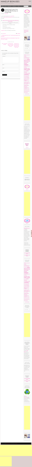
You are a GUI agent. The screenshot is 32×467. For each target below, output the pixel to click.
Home (2, 6)
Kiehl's (27, 70)
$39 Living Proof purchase (8, 17)
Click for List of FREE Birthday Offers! (26, 31)
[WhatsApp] (31, 234)
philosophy (26, 83)
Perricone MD (27, 81)
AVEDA (25, 56)
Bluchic (16, 443)
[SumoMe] (31, 236)
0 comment (18, 33)
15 (2, 9)
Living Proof (6, 13)
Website (3, 71)
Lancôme (26, 74)
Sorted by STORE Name (27, 255)
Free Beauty (14, 6)
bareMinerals (26, 57)
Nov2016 (2, 10)
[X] (31, 235)
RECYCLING (26, 397)
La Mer (28, 73)
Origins (25, 80)
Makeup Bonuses (10, 1)
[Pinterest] (31, 231)
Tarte (25, 298)
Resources (9, 6)
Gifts (5, 6)
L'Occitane (25, 73)
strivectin (25, 88)
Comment (4, 56)
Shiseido (25, 85)
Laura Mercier (26, 76)
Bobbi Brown (27, 60)
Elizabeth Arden (27, 68)
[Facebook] (31, 230)
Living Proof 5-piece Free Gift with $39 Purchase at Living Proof (11, 11)
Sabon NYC (27, 84)
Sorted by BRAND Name (27, 253)
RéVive (25, 84)
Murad (28, 79)
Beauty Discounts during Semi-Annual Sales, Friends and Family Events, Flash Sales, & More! (16, 45)
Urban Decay (26, 91)
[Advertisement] (28, 108)
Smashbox (25, 87)
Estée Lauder (27, 69)
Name (3, 64)
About (18, 6)
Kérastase (25, 280)
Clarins (25, 63)
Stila (28, 87)
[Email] (31, 233)
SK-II (26, 86)
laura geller (27, 75)
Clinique (26, 64)
